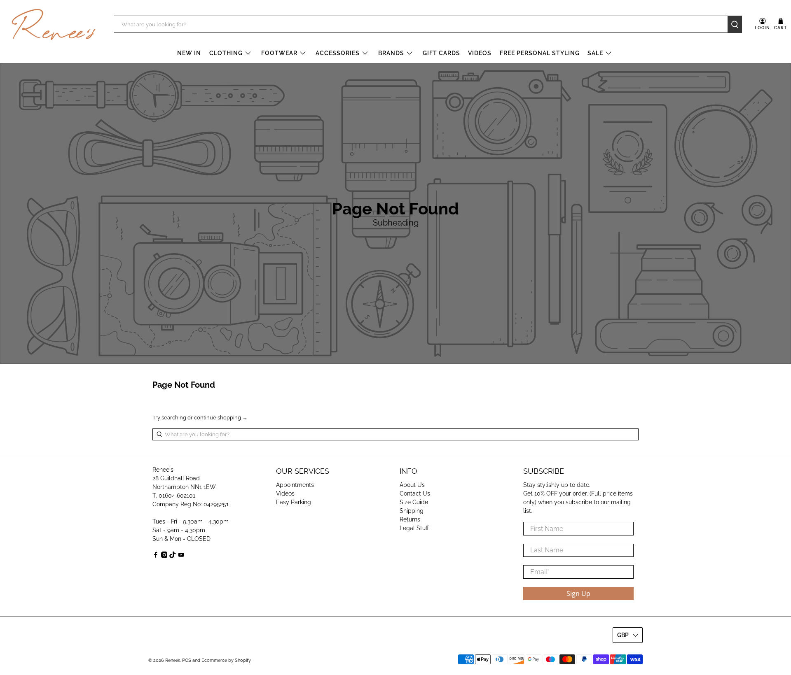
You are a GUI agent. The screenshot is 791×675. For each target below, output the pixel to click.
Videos (479, 53)
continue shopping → (221, 417)
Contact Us (415, 493)
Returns (410, 519)
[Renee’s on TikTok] (172, 555)
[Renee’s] (53, 24)
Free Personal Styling (540, 53)
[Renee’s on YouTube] (181, 555)
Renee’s (172, 660)
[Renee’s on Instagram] (164, 555)
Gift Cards (441, 53)
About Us (412, 485)
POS (186, 660)
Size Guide (414, 502)
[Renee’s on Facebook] (155, 555)
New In (189, 53)
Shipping (412, 510)
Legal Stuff (414, 528)
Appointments (295, 485)
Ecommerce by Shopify (226, 660)
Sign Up (578, 593)
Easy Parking (293, 502)
